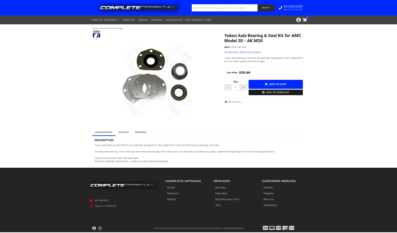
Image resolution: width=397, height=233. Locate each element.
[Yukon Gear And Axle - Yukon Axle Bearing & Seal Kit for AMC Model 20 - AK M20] (96, 34)
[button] (233, 7)
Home (95, 28)
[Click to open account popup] (298, 20)
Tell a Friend (234, 101)
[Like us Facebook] (94, 228)
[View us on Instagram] (100, 228)
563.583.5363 (102, 200)
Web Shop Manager (233, 228)
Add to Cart (278, 84)
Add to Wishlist (277, 92)
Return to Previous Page (111, 28)
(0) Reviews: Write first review (242, 52)
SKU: (227, 47)
